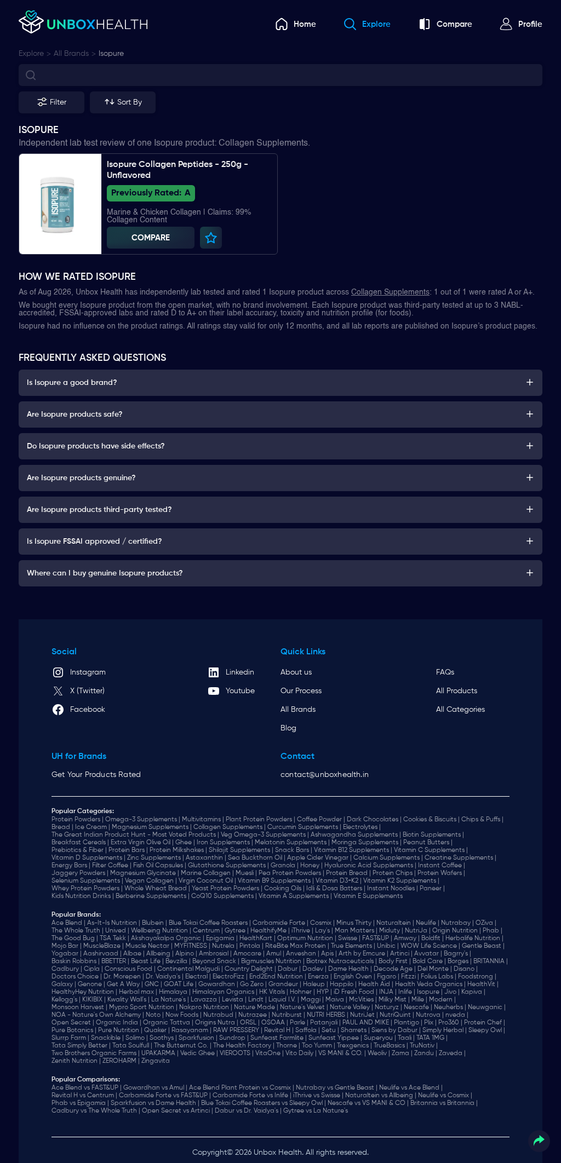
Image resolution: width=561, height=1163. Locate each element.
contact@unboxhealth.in (324, 775)
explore (31, 53)
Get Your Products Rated (96, 775)
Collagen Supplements (390, 292)
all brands (71, 53)
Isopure (111, 53)
